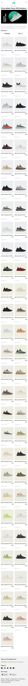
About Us (3, 680)
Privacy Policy (10, 680)
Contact (17, 680)
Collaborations (14, 679)
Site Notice (21, 679)
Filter (19, 33)
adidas (7, 6)
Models (7, 679)
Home (2, 6)
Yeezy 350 (13, 6)
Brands (2, 679)
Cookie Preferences (6, 682)
